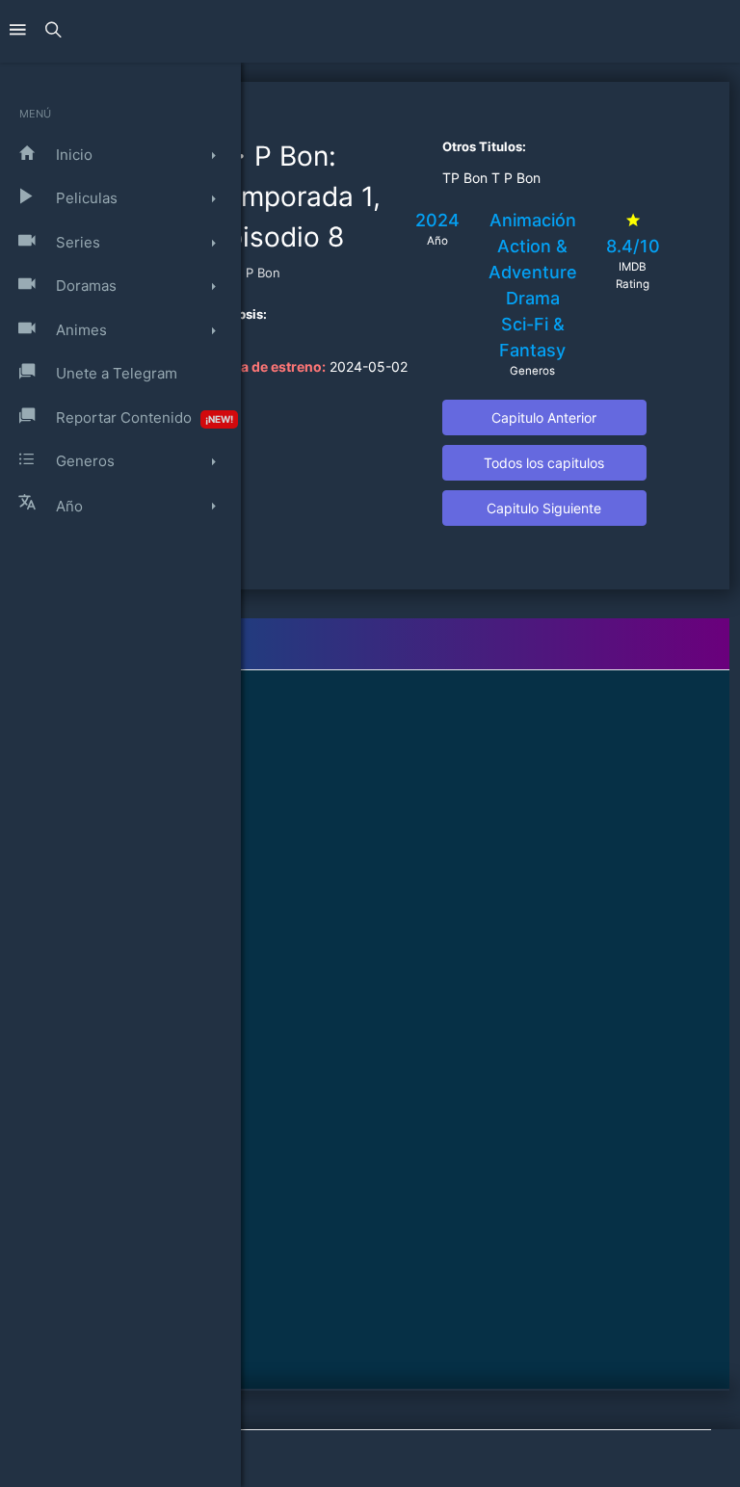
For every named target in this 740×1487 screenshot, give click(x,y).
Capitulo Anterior (543, 417)
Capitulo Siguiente (544, 508)
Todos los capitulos (544, 463)
